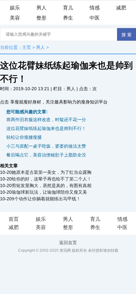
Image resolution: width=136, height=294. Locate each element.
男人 (41, 7)
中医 (95, 18)
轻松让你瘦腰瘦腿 (24, 137)
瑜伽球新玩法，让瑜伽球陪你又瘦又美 (49, 192)
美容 (15, 18)
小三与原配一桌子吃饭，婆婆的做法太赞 (46, 146)
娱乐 (15, 7)
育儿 (68, 7)
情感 (95, 7)
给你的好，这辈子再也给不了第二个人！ (51, 178)
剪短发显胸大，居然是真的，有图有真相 (51, 185)
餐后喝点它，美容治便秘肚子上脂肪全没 (46, 154)
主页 (26, 47)
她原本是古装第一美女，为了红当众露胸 (51, 172)
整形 (41, 18)
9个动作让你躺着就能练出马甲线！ (46, 198)
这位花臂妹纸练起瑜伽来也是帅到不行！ (46, 128)
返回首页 (68, 242)
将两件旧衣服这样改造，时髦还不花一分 (46, 119)
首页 (14, 219)
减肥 (121, 7)
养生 (68, 18)
